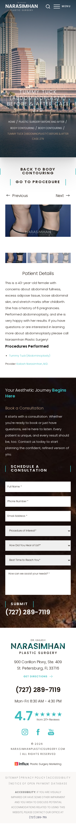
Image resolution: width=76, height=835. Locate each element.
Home (11, 122)
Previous (19, 196)
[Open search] (47, 6)
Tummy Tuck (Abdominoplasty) (29, 356)
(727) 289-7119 (27, 612)
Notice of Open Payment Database (38, 784)
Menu (66, 6)
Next (60, 196)
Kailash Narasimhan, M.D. (32, 364)
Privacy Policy (33, 778)
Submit (19, 604)
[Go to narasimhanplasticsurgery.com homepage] (21, 6)
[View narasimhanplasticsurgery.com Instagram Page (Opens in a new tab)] (25, 734)
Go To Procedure (38, 182)
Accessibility (59, 778)
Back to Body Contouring (38, 171)
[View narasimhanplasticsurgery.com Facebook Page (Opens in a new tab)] (38, 734)
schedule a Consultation (29, 469)
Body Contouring (22, 128)
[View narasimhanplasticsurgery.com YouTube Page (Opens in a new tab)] (51, 734)
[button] (57, 6)
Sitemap (11, 778)
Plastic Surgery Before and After (41, 122)
